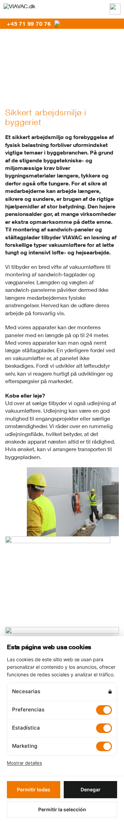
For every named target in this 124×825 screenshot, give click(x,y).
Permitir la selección (62, 809)
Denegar (91, 789)
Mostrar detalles (24, 763)
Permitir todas (33, 789)
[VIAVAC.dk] (19, 6)
